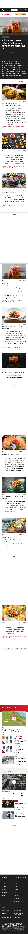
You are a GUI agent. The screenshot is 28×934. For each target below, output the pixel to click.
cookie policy (17, 910)
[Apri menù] (2, 14)
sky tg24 (4, 889)
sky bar (16, 895)
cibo (16, 648)
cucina (23, 648)
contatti (12, 926)
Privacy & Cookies (10, 924)
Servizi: (15, 883)
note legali (5, 913)
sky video (4, 892)
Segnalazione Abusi (16, 931)
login (24, 9)
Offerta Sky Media (6, 917)
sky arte (4, 895)
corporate (17, 917)
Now (15, 892)
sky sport (4, 886)
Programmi (17, 901)
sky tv (15, 886)
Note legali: (4, 907)
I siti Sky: (3, 883)
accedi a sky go (20, 877)
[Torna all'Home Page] (6, 14)
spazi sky (16, 898)
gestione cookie (6, 910)
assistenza (8, 926)
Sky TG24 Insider (21, 14)
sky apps (16, 889)
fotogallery (7, 648)
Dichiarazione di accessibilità (18, 914)
